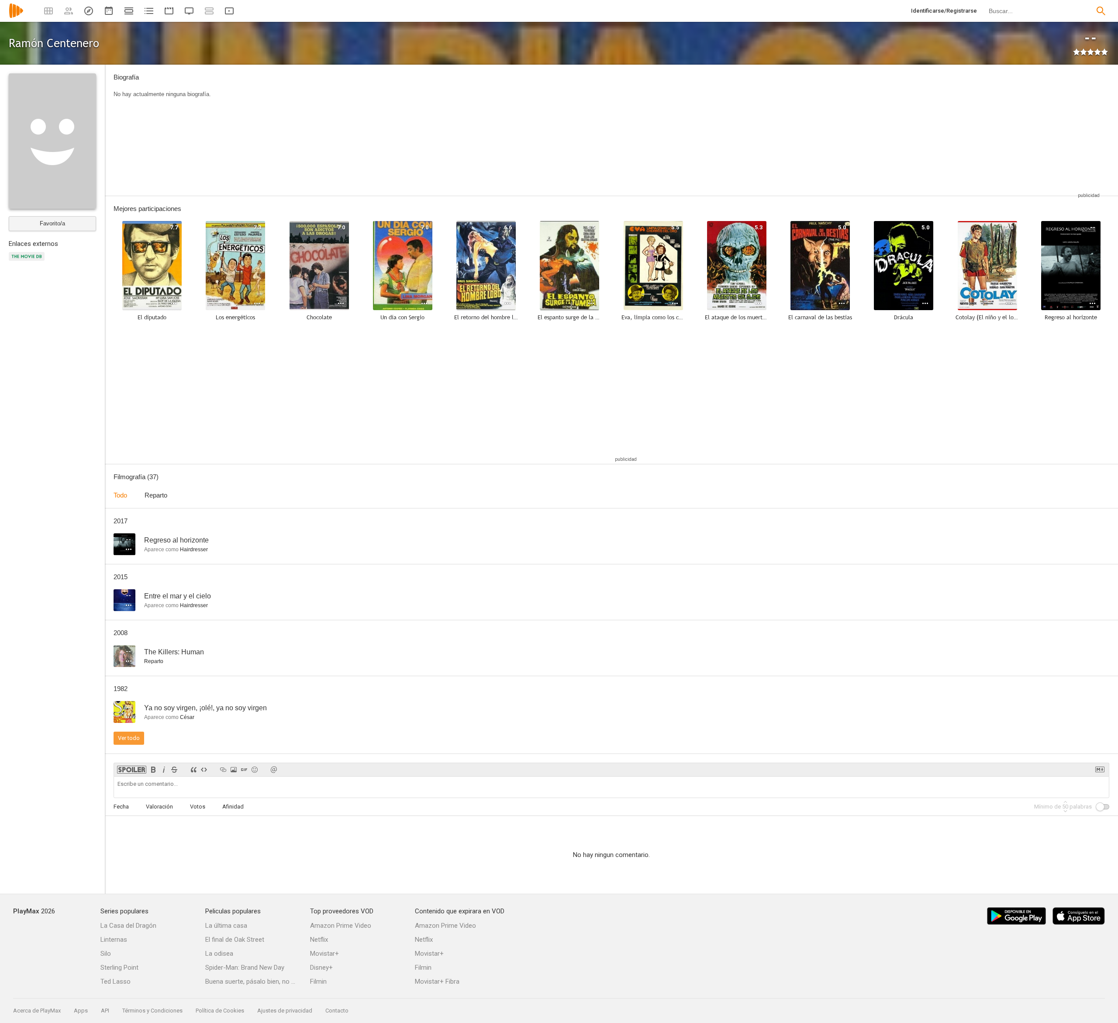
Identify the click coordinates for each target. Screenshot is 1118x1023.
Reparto (156, 495)
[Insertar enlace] (223, 769)
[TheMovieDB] (28, 261)
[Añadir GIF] (244, 769)
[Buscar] (1101, 10)
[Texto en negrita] (153, 769)
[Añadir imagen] (233, 769)
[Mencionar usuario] (274, 769)
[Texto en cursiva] (164, 769)
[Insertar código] (204, 769)
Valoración (159, 806)
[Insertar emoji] (254, 769)
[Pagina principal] (16, 16)
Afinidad (233, 806)
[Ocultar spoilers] (131, 769)
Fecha (121, 806)
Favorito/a (52, 223)
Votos (197, 806)
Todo (120, 495)
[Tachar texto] (174, 769)
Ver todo (129, 738)
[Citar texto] (193, 769)
